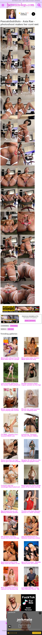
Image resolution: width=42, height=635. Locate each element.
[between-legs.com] (21, 5)
